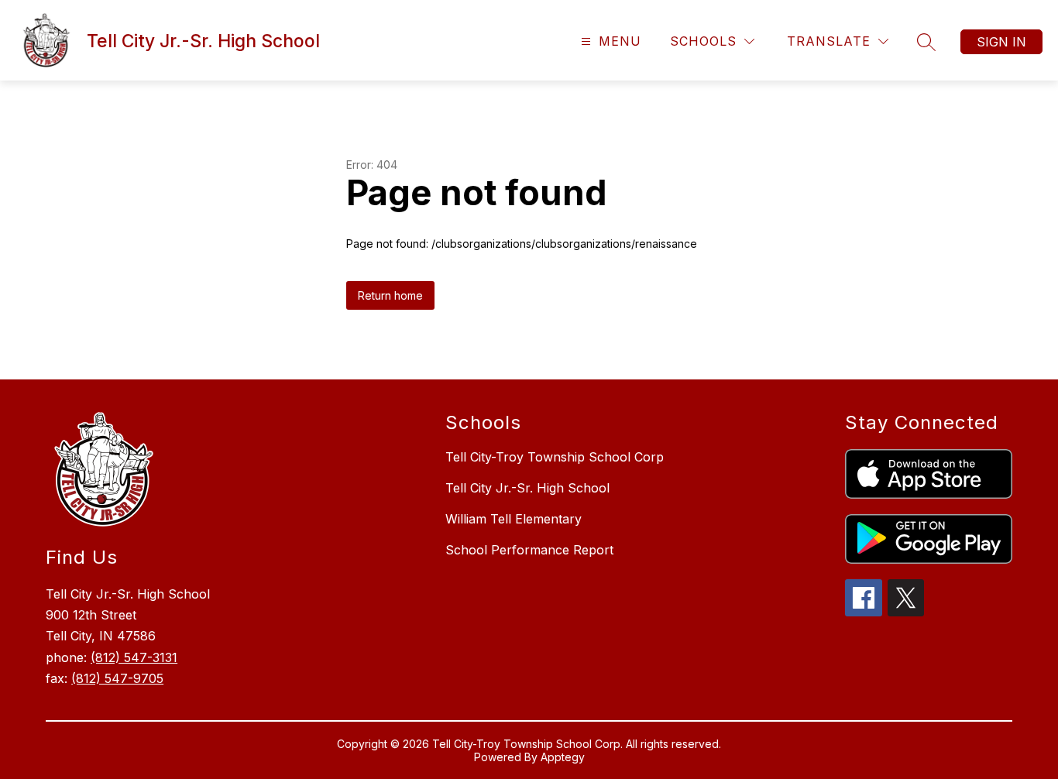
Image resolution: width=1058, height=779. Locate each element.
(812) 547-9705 (117, 678)
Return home (390, 295)
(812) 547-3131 (134, 657)
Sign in (1001, 42)
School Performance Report (529, 550)
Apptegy (563, 757)
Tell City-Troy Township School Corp (554, 457)
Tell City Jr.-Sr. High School (527, 488)
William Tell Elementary (513, 519)
